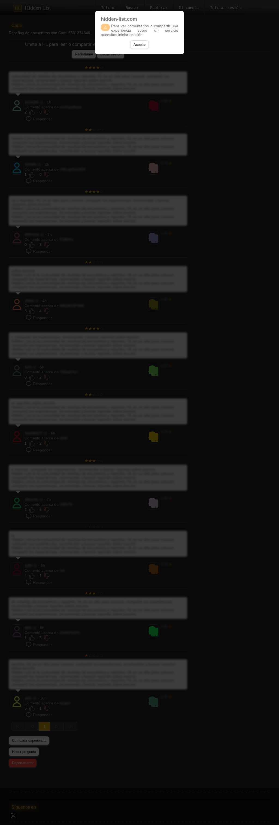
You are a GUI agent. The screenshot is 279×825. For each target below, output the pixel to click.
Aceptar (140, 45)
